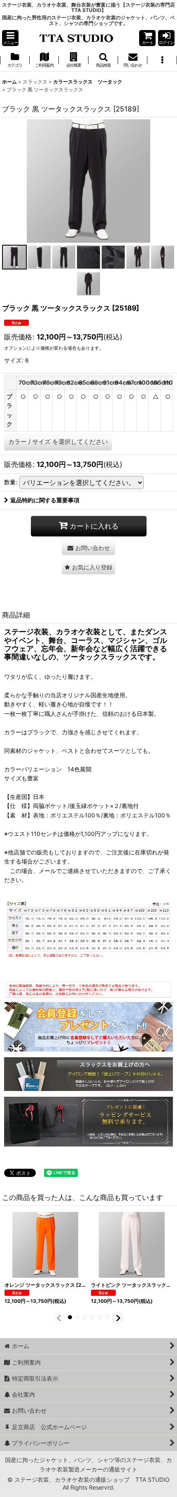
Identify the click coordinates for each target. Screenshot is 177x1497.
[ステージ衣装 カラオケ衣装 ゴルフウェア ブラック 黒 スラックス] (88, 180)
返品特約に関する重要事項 (44, 500)
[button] (10, 38)
